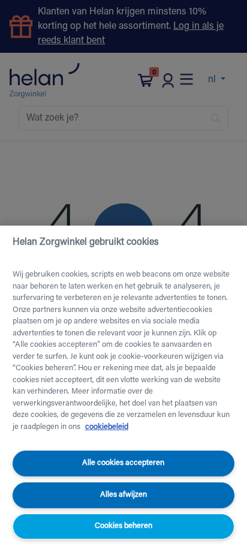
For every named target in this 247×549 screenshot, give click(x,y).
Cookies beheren (123, 526)
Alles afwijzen (123, 495)
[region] (123, 387)
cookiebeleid (106, 427)
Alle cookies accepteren (123, 463)
